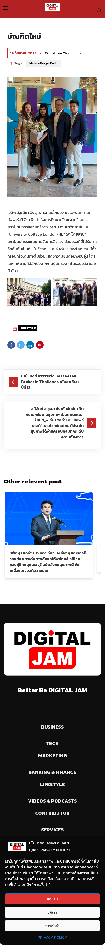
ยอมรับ (52, 899)
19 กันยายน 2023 (23, 53)
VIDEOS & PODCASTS (52, 800)
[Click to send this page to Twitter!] (21, 345)
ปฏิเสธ (52, 912)
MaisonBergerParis (43, 63)
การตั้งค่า (52, 926)
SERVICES (52, 829)
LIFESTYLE (27, 328)
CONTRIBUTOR (52, 813)
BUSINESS (52, 727)
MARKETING (52, 755)
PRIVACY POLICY (52, 937)
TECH (52, 743)
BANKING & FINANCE (52, 772)
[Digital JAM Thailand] (52, 7)
